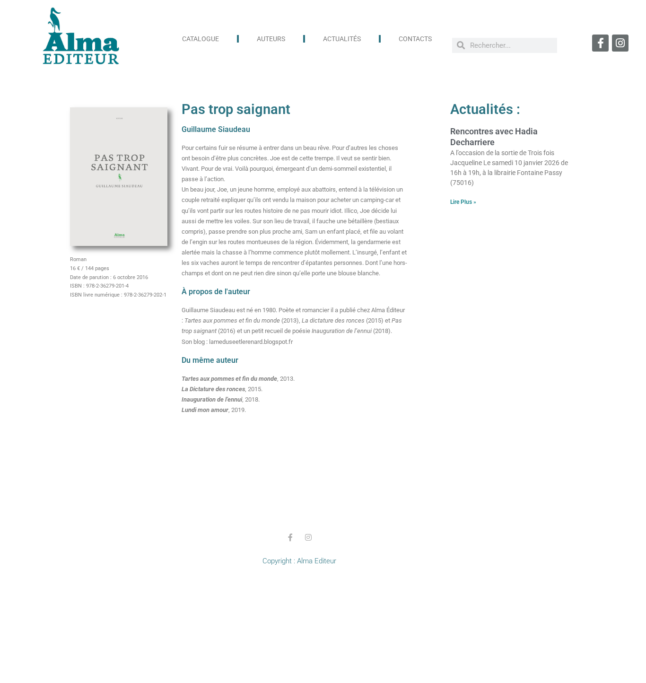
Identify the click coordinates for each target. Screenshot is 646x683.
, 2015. (222, 389)
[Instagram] (620, 43)
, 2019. (214, 409)
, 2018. (221, 399)
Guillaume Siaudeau (216, 129)
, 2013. (238, 378)
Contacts (415, 39)
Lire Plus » (463, 202)
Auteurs (271, 39)
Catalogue (200, 39)
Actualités (342, 39)
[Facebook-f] (600, 43)
